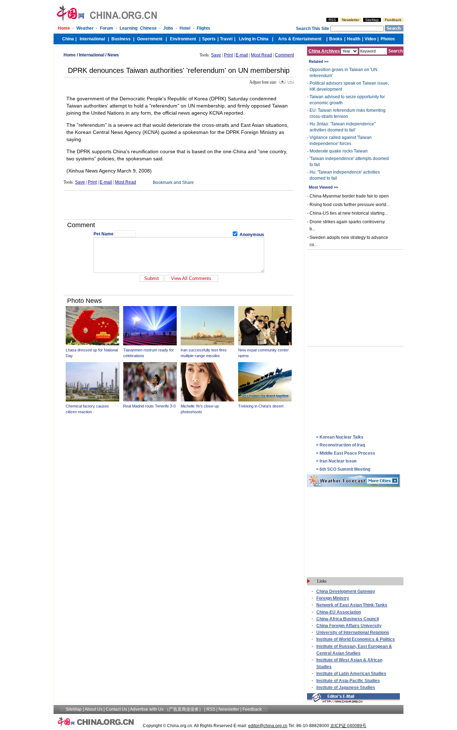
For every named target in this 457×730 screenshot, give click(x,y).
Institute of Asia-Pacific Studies (348, 680)
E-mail (242, 55)
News (113, 55)
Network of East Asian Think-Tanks (351, 605)
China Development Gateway (345, 591)
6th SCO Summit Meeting (345, 469)
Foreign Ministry (332, 598)
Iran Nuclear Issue (338, 461)
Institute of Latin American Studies (351, 673)
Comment (284, 55)
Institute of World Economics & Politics (355, 639)
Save (216, 55)
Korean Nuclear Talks (341, 437)
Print (228, 55)
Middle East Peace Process (347, 453)
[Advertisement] (178, 205)
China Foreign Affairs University (349, 625)
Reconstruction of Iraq (342, 445)
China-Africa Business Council (347, 618)
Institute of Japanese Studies (345, 687)
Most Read (261, 55)
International (91, 55)
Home (70, 55)
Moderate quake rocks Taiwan (339, 151)
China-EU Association (338, 612)
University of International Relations (352, 632)
